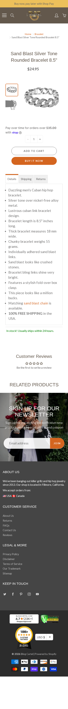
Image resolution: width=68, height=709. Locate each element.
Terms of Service (12, 563)
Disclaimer (9, 559)
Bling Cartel (27, 654)
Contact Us (9, 530)
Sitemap (7, 573)
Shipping (26, 179)
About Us (8, 515)
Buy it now (34, 160)
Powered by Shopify (45, 654)
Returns (41, 179)
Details (11, 179)
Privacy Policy (11, 554)
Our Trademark (11, 568)
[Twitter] (4, 594)
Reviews (7, 535)
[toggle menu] (4, 15)
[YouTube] (37, 594)
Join (57, 443)
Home (28, 34)
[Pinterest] (21, 594)
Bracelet (39, 34)
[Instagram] (29, 594)
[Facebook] (13, 594)
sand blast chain (36, 303)
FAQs (6, 525)
